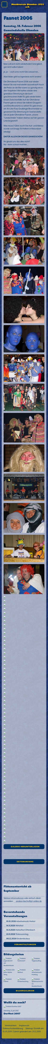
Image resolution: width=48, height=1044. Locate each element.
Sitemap (29, 1028)
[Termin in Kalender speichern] (5, 921)
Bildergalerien (25, 990)
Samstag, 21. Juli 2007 (12, 1012)
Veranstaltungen (25, 944)
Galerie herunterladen (25, 846)
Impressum (24, 1025)
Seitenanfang (25, 861)
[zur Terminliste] (24, 908)
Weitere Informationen (14, 898)
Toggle (5, 5)
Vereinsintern (10, 1025)
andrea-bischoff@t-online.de (29, 901)
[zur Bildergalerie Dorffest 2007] (24, 1007)
